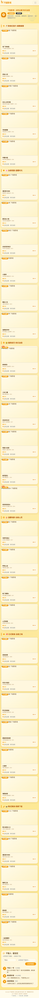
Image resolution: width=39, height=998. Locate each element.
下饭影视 (7, 2)
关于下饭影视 (15, 994)
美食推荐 (25, 994)
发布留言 (31, 964)
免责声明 (20, 994)
